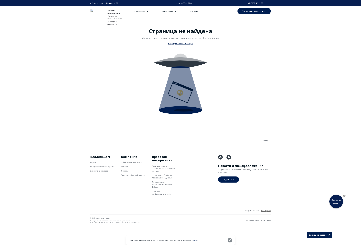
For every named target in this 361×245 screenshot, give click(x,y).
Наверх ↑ (267, 140)
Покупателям (139, 11)
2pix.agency (266, 210)
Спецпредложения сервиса (102, 166)
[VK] (220, 157)
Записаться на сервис (254, 11)
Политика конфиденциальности (161, 192)
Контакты (194, 11)
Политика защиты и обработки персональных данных (163, 168)
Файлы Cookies (266, 220)
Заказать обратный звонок (133, 175)
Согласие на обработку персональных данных (162, 176)
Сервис (93, 162)
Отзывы (124, 171)
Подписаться (228, 179)
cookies (195, 240)
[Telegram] (228, 157)
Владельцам (167, 11)
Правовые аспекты (252, 220)
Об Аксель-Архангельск (131, 162)
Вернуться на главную (180, 43)
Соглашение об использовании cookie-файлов (162, 184)
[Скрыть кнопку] (344, 196)
